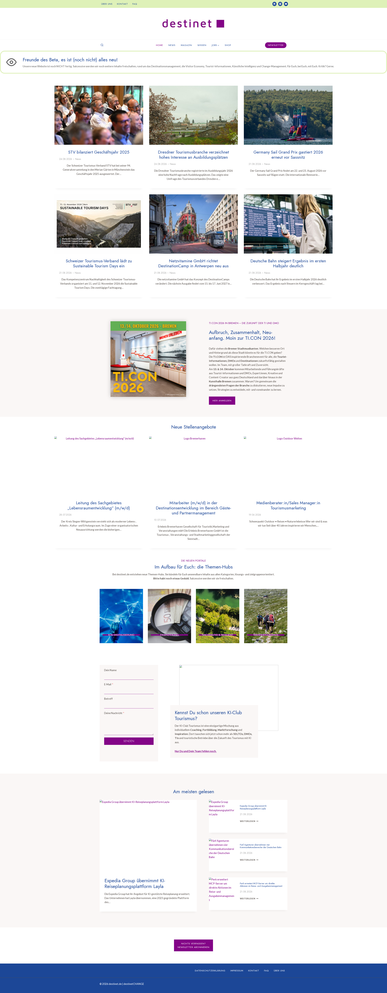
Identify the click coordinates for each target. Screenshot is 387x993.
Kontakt (122, 4)
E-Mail (108, 684)
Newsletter (275, 45)
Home (159, 45)
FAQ (134, 4)
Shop (228, 45)
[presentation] (98, 115)
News (171, 45)
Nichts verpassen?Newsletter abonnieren (193, 945)
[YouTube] (286, 4)
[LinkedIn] (274, 4)
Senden (129, 741)
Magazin (186, 45)
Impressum (236, 970)
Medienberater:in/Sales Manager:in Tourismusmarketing (288, 505)
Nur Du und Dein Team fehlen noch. (195, 751)
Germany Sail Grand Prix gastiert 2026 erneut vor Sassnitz (288, 154)
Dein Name (110, 670)
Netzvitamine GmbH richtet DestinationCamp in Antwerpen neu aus (193, 263)
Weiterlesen (248, 821)
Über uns (106, 4)
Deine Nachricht (114, 713)
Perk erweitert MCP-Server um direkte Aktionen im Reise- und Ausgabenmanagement (261, 885)
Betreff (108, 698)
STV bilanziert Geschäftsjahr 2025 (98, 152)
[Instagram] (280, 4)
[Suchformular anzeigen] (102, 45)
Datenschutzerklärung (210, 970)
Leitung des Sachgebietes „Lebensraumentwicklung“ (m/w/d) (98, 505)
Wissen (201, 45)
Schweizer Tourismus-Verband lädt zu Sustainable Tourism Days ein (99, 263)
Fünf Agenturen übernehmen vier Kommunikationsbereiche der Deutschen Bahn (260, 846)
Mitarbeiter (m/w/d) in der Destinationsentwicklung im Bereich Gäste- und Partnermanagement (193, 508)
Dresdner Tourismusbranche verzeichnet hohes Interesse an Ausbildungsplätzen (193, 154)
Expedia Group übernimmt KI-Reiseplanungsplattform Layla (134, 883)
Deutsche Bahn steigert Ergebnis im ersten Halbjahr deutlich (288, 263)
